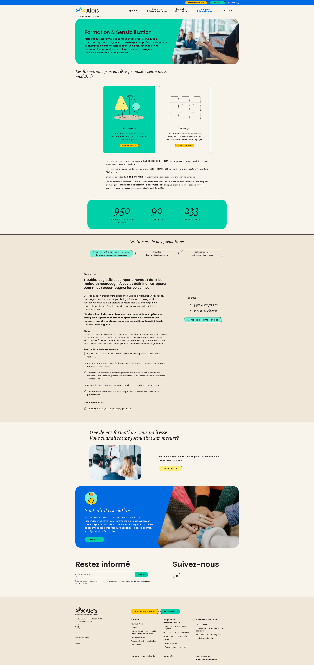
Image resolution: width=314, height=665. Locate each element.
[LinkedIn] (176, 575)
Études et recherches (205, 638)
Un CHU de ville (202, 625)
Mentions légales (82, 637)
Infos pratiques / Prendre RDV (176, 647)
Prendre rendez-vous (196, 2)
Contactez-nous (171, 468)
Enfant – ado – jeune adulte (175, 636)
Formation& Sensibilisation (205, 10)
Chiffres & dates (138, 637)
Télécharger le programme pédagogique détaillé (109, 408)
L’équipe (134, 627)
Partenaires (136, 645)
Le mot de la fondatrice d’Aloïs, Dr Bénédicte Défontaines (144, 632)
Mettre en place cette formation (203, 320)
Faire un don (217, 2)
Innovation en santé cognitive (209, 634)
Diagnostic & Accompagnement (172, 620)
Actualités (228, 10)
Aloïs (77, 16)
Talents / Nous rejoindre (206, 659)
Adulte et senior (170, 643)
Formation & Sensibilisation (143, 656)
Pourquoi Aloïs (137, 624)
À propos (135, 619)
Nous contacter (203, 656)
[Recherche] (237, 2)
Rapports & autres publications (144, 641)
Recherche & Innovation (206, 619)
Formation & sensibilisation (92, 16)
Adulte (166, 640)
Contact (231, 3)
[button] (111, 253)
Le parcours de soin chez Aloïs (176, 632)
